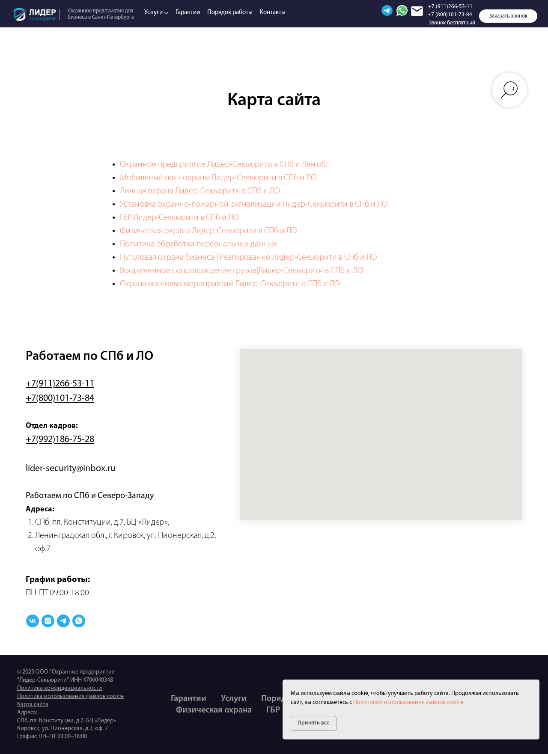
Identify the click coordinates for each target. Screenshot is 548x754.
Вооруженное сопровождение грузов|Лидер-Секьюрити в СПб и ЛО (241, 271)
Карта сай (30, 704)
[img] (34, 14)
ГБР (273, 710)
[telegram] (63, 620)
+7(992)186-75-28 (60, 440)
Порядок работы (230, 12)
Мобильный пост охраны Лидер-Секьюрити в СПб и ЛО (218, 178)
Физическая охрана (214, 710)
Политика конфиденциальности (59, 688)
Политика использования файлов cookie (70, 696)
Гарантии (188, 12)
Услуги (153, 12)
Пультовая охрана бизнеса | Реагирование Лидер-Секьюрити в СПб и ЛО (248, 257)
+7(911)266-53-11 (60, 384)
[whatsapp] (78, 620)
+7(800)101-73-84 (60, 399)
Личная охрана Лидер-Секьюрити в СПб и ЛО (200, 191)
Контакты (273, 12)
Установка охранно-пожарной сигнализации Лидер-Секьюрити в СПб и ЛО (253, 204)
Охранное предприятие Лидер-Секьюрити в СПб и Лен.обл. (225, 164)
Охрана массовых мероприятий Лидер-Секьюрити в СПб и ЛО (230, 284)
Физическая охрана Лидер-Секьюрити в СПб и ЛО (208, 231)
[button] (508, 16)
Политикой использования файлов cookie (408, 702)
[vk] (32, 620)
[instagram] (48, 620)
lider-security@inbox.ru (71, 469)
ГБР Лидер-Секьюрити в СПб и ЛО (179, 218)
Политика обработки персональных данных (198, 244)
